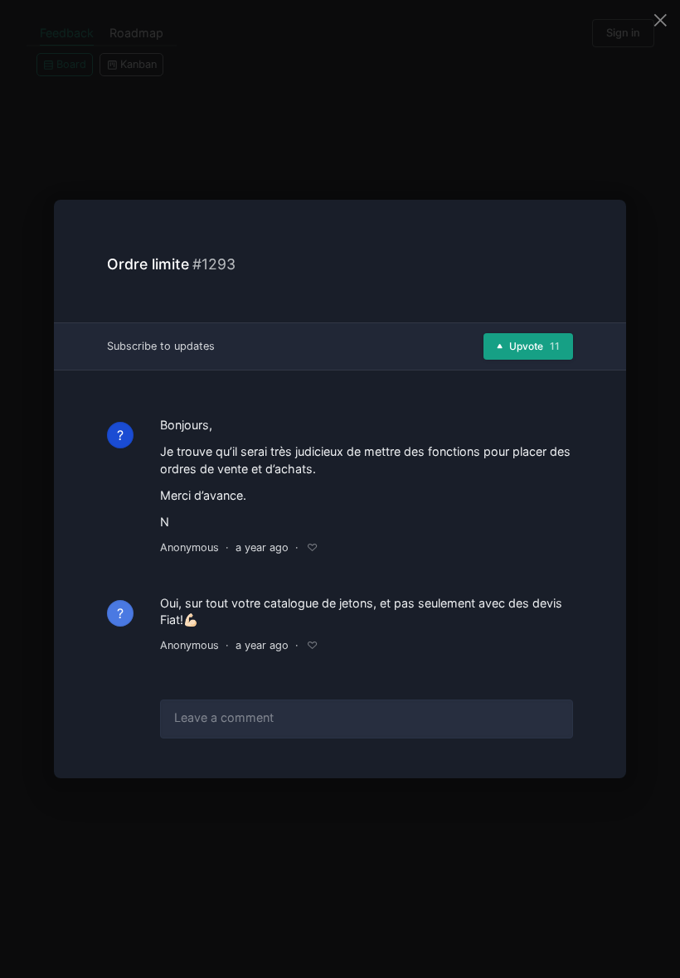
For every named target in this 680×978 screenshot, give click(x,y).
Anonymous (189, 547)
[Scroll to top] (598, 721)
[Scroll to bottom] (598, 761)
